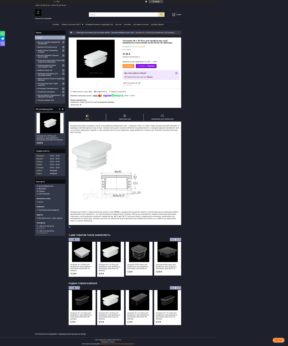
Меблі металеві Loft (45, 70)
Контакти (127, 24)
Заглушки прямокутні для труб (122, 32)
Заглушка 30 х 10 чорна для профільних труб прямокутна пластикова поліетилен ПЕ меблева (166, 316)
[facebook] (70, 227)
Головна (55, 24)
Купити (130, 66)
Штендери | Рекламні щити (48, 88)
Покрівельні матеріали (46, 92)
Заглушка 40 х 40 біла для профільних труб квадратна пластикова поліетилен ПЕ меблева (80, 267)
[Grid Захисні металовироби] (60, 12)
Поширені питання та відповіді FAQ (99, 24)
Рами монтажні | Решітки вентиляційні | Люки (47, 66)
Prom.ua (118, 340)
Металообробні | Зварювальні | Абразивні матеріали (49, 96)
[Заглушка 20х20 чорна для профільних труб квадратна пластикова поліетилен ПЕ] (139, 252)
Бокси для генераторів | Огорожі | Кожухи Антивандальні (50, 61)
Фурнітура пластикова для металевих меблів (93, 32)
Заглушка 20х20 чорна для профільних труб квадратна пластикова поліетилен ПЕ (137, 266)
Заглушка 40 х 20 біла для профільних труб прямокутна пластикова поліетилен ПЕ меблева (109, 267)
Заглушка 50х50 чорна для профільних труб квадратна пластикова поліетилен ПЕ (166, 266)
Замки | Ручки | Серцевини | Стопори (48, 51)
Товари (39, 37)
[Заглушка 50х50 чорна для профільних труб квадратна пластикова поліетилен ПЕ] (167, 252)
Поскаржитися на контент (108, 344)
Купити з (143, 66)
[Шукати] (161, 14)
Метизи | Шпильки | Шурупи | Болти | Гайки (48, 56)
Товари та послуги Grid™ (71, 24)
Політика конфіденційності (125, 344)
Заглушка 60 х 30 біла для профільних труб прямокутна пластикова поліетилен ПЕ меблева (50, 138)
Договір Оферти (157, 24)
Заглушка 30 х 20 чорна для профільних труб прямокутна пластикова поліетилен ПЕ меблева (138, 316)
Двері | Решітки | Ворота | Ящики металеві (50, 79)
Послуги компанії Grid (46, 100)
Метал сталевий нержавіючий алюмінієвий (49, 43)
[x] (72, 227)
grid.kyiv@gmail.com (46, 186)
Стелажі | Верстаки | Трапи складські (48, 84)
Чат (280, 340)
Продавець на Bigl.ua (108, 342)
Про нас (118, 24)
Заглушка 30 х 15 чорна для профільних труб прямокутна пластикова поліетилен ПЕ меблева (81, 316)
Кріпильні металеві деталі (47, 47)
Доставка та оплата (141, 24)
